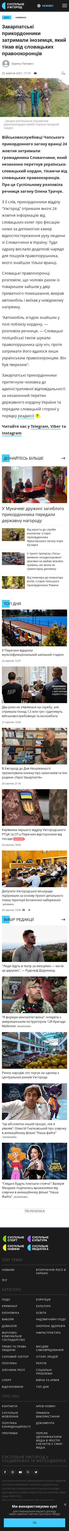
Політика (9, 1363)
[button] (29, 416)
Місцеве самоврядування (50, 1348)
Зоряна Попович (23, 63)
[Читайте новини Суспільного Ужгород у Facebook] (5, 1472)
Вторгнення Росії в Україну (51, 1271)
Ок (34, 1522)
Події (6, 1299)
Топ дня (42, 1387)
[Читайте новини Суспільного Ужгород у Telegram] (36, 1472)
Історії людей (47, 1356)
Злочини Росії (13, 1370)
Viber (55, 426)
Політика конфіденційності (16, 1424)
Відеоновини (12, 1387)
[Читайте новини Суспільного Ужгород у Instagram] (13, 1472)
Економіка (10, 1313)
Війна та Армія (47, 1380)
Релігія (41, 1363)
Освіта (41, 1313)
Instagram (12, 433)
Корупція (43, 1299)
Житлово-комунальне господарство (13, 1336)
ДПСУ (6, 17)
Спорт (7, 1380)
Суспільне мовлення (10, 1414)
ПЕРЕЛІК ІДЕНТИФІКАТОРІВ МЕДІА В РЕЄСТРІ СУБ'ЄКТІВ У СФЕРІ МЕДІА (49, 1440)
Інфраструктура (48, 1332)
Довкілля (9, 1326)
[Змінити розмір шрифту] (63, 73)
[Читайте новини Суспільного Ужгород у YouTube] (20, 1472)
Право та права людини (14, 1348)
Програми (10, 1433)
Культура (43, 1306)
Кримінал (21, 17)
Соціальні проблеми (44, 1371)
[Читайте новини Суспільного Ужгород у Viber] (28, 1472)
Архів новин (45, 1406)
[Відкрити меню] (65, 5)
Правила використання (47, 1414)
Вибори (8, 1319)
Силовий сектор (15, 1356)
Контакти (9, 1406)
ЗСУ (4, 1280)
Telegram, (40, 426)
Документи (45, 1423)
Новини (8, 1270)
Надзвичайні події (51, 1319)
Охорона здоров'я (50, 1326)
